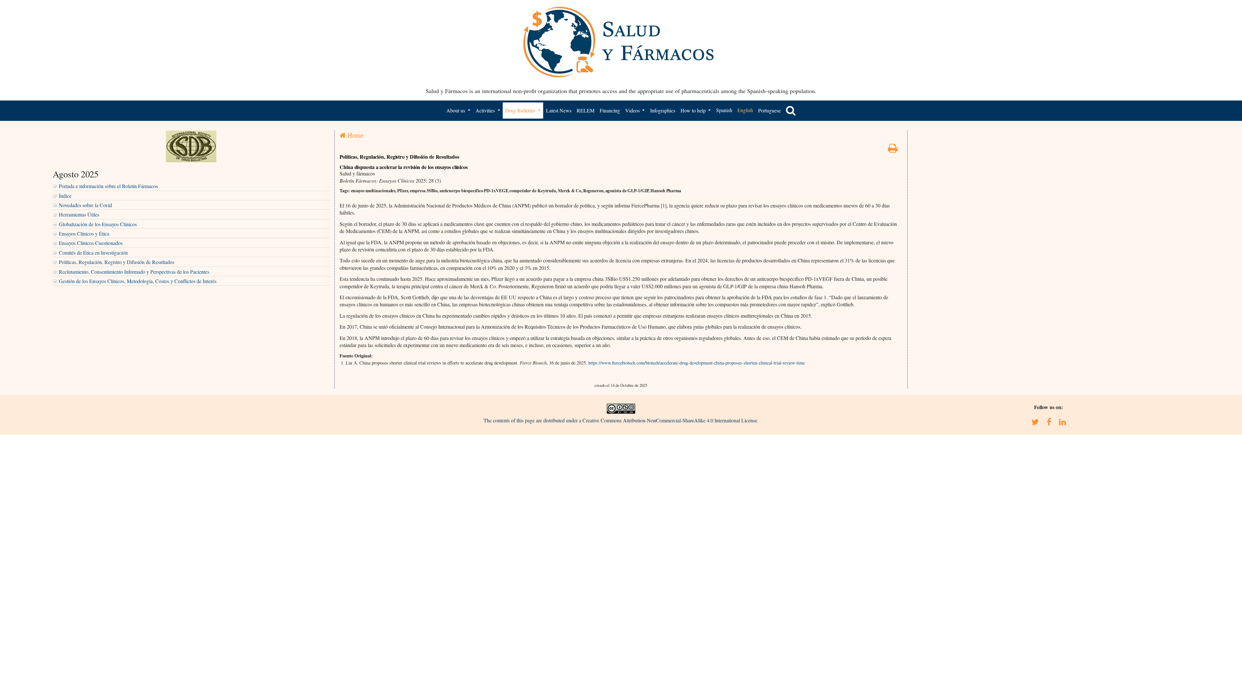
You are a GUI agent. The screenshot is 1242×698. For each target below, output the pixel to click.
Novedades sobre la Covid (85, 205)
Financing (610, 110)
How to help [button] (694, 110)
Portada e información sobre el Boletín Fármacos (108, 186)
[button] (790, 110)
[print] (893, 149)
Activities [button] (485, 110)
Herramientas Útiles (79, 214)
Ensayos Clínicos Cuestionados (91, 242)
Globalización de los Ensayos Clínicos (98, 224)
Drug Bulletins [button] (521, 110)
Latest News (559, 110)
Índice (65, 195)
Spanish (724, 110)
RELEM (585, 110)
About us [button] (456, 110)
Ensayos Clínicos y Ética (84, 233)
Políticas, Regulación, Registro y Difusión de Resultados (116, 262)
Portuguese (769, 110)
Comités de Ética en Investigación (93, 252)
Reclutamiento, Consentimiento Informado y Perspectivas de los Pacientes (134, 271)
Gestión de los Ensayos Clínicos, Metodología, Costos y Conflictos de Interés (137, 281)
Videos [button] (633, 110)
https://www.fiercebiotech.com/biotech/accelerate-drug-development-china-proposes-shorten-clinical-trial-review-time (696, 363)
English (745, 110)
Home (355, 135)
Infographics (662, 110)
